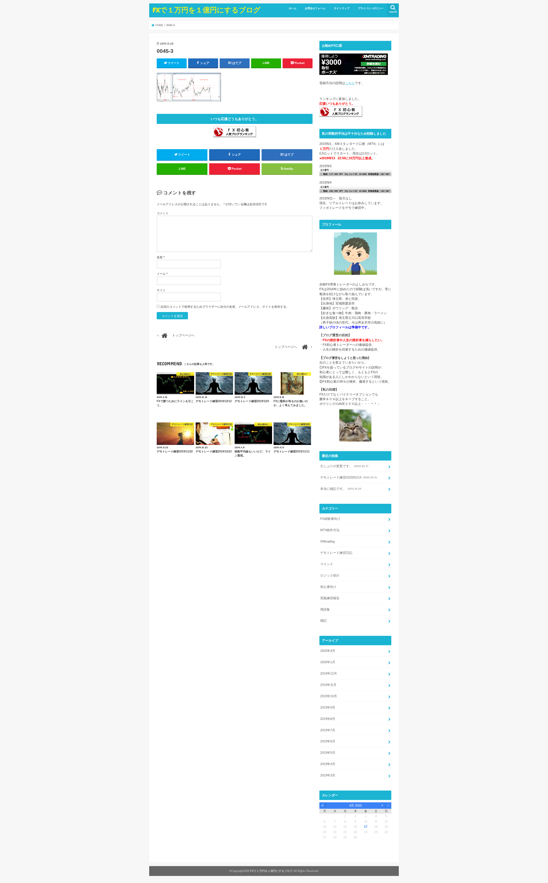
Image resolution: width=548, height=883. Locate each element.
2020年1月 (327, 662)
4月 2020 (355, 805)
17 (365, 826)
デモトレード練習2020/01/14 (348, 477)
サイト (161, 290)
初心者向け (328, 587)
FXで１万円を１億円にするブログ (207, 10)
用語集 (325, 609)
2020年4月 (327, 651)
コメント (163, 213)
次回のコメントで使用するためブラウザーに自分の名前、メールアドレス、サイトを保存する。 (224, 306)
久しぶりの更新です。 (344, 466)
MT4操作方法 (330, 530)
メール (162, 273)
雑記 (323, 620)
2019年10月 (328, 696)
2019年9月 (327, 707)
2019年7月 (327, 730)
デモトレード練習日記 (336, 552)
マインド (326, 564)
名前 (161, 257)
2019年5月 (327, 752)
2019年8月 (327, 719)
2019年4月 (327, 764)
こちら (350, 83)
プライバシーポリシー (370, 8)
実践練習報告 (330, 598)
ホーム (292, 8)
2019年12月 (328, 673)
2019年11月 (328, 685)
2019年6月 (327, 741)
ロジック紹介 (330, 575)
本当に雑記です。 (340, 489)
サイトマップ (341, 8)
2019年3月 (327, 775)
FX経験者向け (330, 518)
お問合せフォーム (315, 8)
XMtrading (327, 541)
